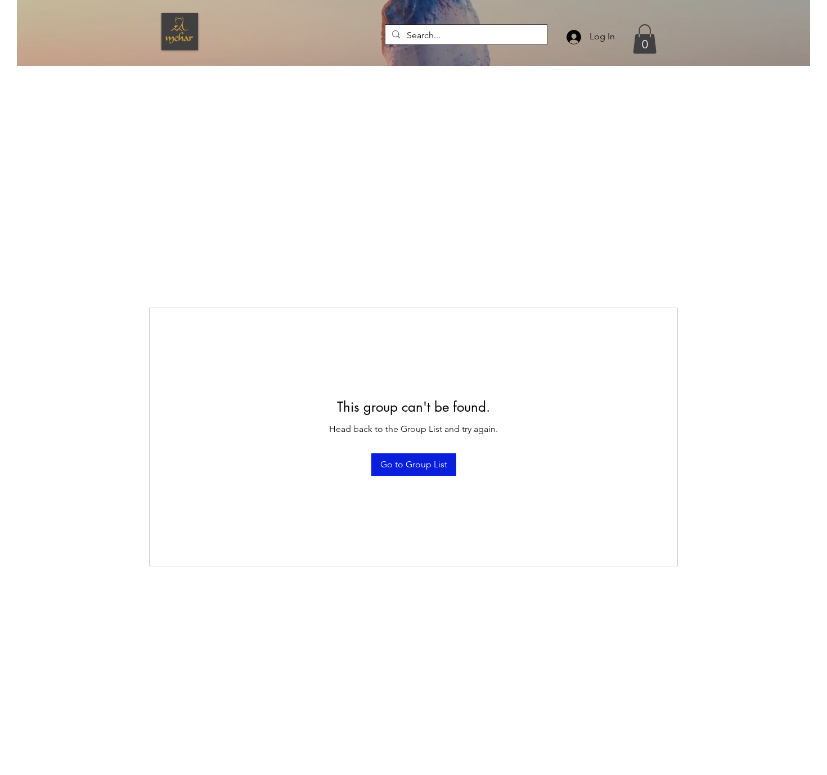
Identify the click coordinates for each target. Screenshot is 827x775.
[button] (644, 39)
